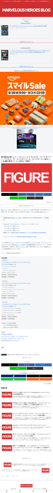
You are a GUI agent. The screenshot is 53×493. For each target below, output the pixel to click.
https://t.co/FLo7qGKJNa (17, 232)
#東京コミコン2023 (16, 217)
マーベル (38, 354)
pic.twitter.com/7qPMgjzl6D (39, 232)
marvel (14, 354)
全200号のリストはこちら (26, 41)
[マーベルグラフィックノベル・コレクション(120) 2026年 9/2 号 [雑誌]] (5, 30)
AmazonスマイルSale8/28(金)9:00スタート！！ (26, 70)
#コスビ (6, 224)
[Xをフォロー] (39, 376)
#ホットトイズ (28, 232)
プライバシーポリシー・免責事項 (39, 488)
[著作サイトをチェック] (13, 376)
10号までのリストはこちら (26, 66)
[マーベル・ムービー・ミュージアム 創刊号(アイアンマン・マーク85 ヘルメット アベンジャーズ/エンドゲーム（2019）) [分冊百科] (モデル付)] (5, 55)
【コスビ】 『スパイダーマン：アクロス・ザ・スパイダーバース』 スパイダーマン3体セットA (16, 262)
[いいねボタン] (2, 348)
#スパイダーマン (15, 224)
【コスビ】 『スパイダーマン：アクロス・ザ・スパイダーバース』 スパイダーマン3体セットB (16, 283)
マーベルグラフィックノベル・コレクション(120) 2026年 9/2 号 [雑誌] (28, 26)
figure (10, 354)
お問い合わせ (13, 488)
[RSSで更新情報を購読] (39, 379)
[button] (35, 198)
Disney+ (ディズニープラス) (29, 128)
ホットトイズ (28, 209)
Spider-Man (19, 354)
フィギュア (4, 354)
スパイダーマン (26, 354)
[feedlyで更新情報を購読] (13, 379)
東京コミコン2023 (6, 209)
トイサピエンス (22, 246)
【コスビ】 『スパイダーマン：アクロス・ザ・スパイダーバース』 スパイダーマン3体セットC (16, 304)
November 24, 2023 (31, 236)
